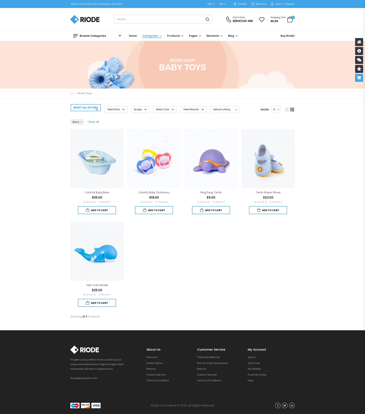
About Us (151, 357)
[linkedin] (292, 405)
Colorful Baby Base (97, 192)
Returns (151, 369)
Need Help (261, 4)
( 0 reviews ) (104, 202)
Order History (154, 363)
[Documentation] (359, 51)
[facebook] (278, 405)
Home (133, 36)
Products (173, 36)
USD (209, 4)
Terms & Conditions (209, 380)
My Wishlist (254, 369)
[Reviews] (359, 69)
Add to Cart (99, 210)
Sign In (252, 357)
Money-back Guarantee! (212, 363)
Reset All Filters (86, 107)
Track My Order (257, 375)
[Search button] (208, 19)
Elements (212, 36)
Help (250, 380)
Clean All (93, 122)
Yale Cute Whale (97, 285)
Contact (242, 4)
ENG (221, 4)
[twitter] (285, 405)
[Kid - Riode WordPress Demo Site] (84, 19)
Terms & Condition (157, 380)
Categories (150, 36)
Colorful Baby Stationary (154, 192)
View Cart (254, 363)
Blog (231, 36)
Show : (265, 109)
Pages (193, 36)
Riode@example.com (83, 378)
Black (76, 122)
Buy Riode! (288, 36)
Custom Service (156, 375)
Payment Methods (208, 357)
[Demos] (359, 42)
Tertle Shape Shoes (268, 192)
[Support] (359, 60)
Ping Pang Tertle (211, 192)
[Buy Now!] (359, 78)
